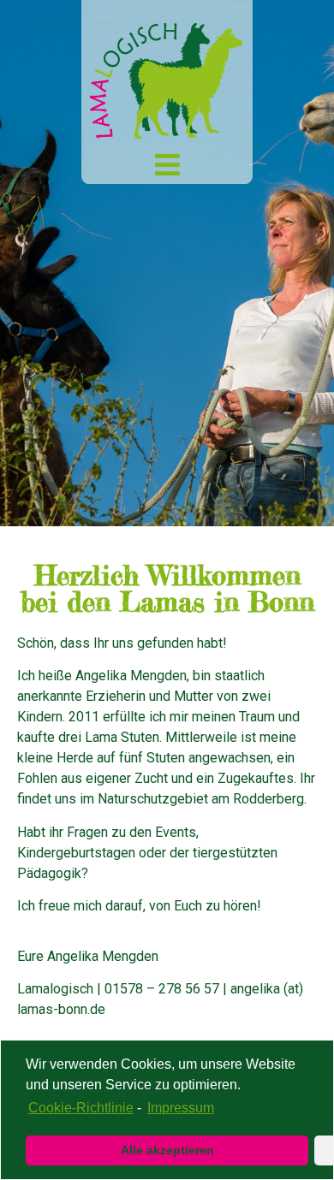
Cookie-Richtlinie (81, 1107)
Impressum (180, 1107)
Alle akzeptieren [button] (167, 1150)
